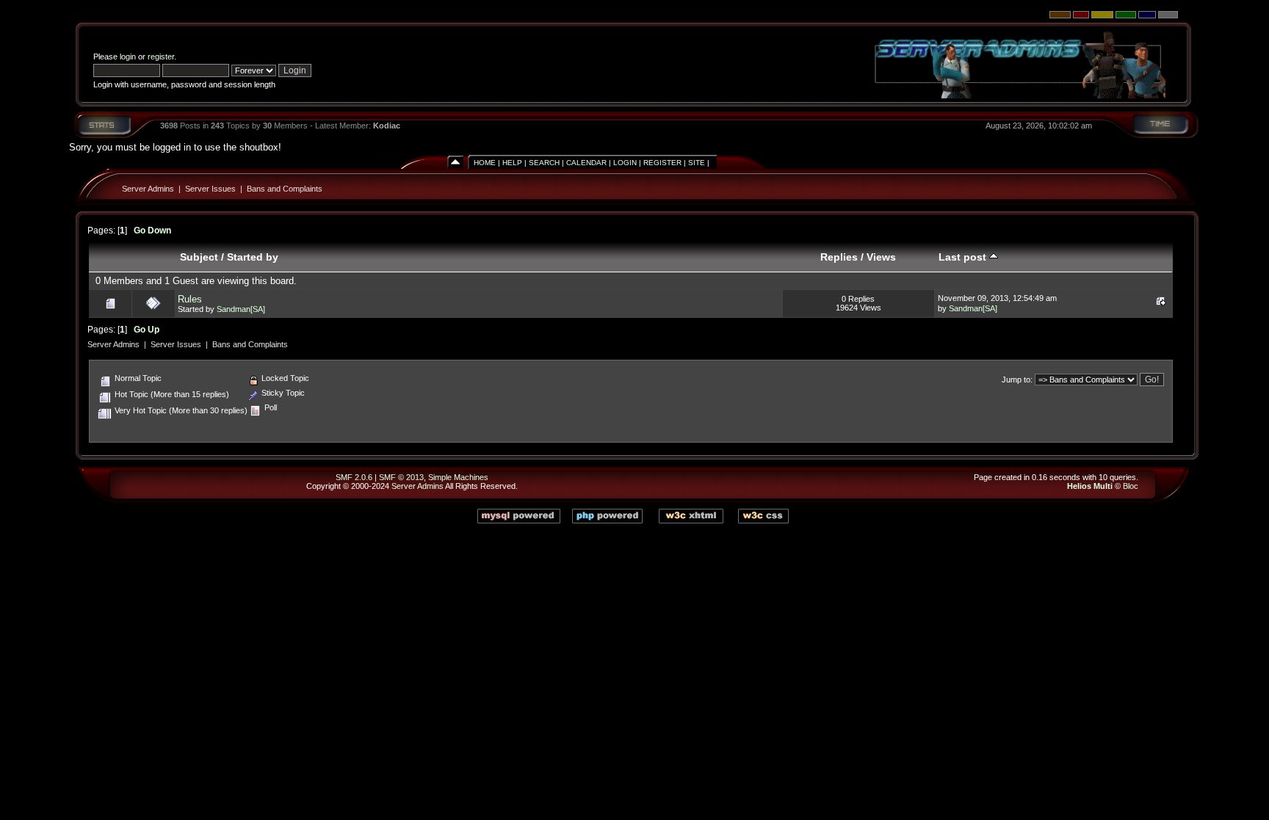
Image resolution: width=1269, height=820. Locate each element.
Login (625, 163)
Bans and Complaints (284, 188)
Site (696, 163)
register (161, 56)
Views (881, 257)
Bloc (1130, 486)
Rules (190, 299)
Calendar (586, 163)
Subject (199, 257)
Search (544, 163)
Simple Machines (458, 477)
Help (512, 163)
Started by (252, 257)
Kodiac (386, 125)
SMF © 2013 (401, 477)
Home (485, 163)
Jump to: (1017, 379)
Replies (839, 257)
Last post (964, 257)
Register (662, 163)
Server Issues (210, 188)
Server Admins (148, 188)
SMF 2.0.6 (354, 477)
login (128, 56)
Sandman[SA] (241, 309)
